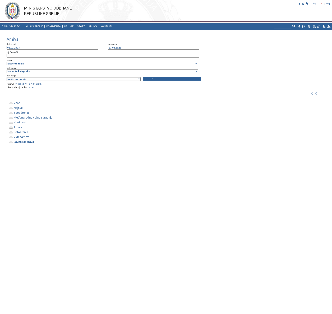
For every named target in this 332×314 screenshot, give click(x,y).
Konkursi (20, 122)
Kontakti (106, 26)
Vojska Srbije (34, 26)
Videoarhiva (21, 137)
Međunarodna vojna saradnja (33, 117)
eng (328, 3)
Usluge (68, 26)
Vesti (17, 103)
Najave (18, 108)
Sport (81, 26)
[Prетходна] (316, 93)
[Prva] (310, 93)
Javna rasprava (24, 142)
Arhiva (93, 26)
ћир (314, 3)
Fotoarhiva (21, 132)
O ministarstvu (11, 26)
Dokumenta (53, 26)
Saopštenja (21, 113)
